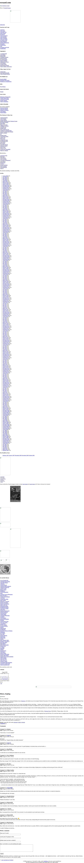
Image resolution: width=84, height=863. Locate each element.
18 (3, 679)
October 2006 (31, 455)
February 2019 (6, 281)
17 (2, 679)
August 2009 (5, 415)
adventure (16, 722)
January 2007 (12, 455)
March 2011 (5, 392)
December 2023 (6, 213)
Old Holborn (3, 63)
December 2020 (6, 255)
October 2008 (5, 426)
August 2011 (5, 387)
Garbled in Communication (6, 130)
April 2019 (5, 279)
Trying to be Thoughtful (5, 149)
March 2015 (5, 336)
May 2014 (5, 348)
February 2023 (6, 225)
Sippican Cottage (3, 145)
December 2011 (6, 382)
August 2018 (5, 288)
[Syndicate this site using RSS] (7, 562)
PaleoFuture (2, 162)
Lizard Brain (3, 623)
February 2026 (6, 182)
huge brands (25, 484)
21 (7, 679)
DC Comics (2, 477)
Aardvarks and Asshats (5, 581)
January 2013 (5, 367)
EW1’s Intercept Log (4, 129)
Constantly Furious (4, 57)
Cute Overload (3, 159)
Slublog (2, 649)
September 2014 (6, 343)
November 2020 (6, 256)
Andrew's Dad (3, 588)
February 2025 (6, 197)
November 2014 (6, 341)
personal (23, 722)
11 (3, 677)
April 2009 (5, 419)
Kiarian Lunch (3, 135)
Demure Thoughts (4, 602)
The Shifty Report (4, 144)
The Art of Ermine (4, 107)
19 (4, 679)
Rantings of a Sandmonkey (6, 81)
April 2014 (5, 349)
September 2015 (6, 329)
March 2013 (5, 364)
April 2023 (5, 222)
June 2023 (5, 220)
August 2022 (5, 232)
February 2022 (6, 239)
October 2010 (5, 398)
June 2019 (5, 276)
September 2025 (6, 188)
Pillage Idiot (2, 637)
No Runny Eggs (3, 40)
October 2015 (5, 328)
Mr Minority (2, 629)
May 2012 (5, 376)
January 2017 (5, 310)
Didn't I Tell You (3, 605)
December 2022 (6, 227)
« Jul (1, 683)
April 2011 (5, 391)
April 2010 (5, 405)
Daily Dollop (3, 600)
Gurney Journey (3, 100)
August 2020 (5, 260)
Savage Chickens (3, 165)
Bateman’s (23, 701)
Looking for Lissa (4, 140)
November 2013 (6, 355)
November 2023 (6, 214)
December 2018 (6, 283)
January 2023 (5, 226)
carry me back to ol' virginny (7, 860)
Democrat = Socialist (4, 601)
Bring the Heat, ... (4, 595)
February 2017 (6, 309)
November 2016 (6, 313)
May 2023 (5, 221)
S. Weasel (2, 647)
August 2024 (5, 204)
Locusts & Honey (4, 626)
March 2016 (5, 322)
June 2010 (5, 403)
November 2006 (25, 455)
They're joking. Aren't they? (6, 66)
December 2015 (6, 326)
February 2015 (6, 337)
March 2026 (5, 181)
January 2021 (5, 254)
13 (5, 677)
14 (7, 677)
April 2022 (5, 236)
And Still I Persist (4, 582)
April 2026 (5, 180)
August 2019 (5, 274)
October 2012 (5, 370)
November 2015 (6, 327)
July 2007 (5, 444)
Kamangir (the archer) (4, 80)
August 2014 (5, 344)
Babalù (1, 91)
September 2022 (6, 231)
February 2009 (6, 422)
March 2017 (5, 308)
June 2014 (5, 347)
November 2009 (6, 411)
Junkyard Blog (3, 36)
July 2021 (5, 247)
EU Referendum (3, 59)
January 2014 (5, 353)
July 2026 (5, 177)
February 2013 (6, 365)
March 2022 (5, 238)
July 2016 (5, 317)
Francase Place (3, 613)
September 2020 (6, 259)
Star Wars (2, 479)
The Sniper (2, 651)
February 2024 (6, 211)
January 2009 (5, 423)
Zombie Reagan (7, 8)
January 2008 (5, 437)
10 (2, 677)
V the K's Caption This (5, 663)
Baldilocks (2, 590)
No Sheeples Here (4, 141)
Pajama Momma (3, 635)
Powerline (2, 43)
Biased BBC (3, 56)
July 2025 (5, 191)
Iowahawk (2, 34)
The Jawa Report (3, 35)
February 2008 (6, 436)
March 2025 (5, 195)
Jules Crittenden (3, 38)
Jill (1, 134)
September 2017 (6, 301)
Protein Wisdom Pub (4, 42)
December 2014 (6, 340)
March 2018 (5, 294)
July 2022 (5, 233)
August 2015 (5, 330)
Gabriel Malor (3, 614)
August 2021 (5, 246)
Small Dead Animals (4, 65)
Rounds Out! (3, 646)
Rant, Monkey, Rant (4, 640)
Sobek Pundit (3, 653)
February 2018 (6, 295)
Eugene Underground (4, 610)
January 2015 (5, 338)
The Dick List (3, 127)
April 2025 (5, 194)
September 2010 (6, 399)
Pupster (1, 639)
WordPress (46, 861)
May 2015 (5, 334)
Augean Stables (3, 120)
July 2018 (5, 289)
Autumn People (3, 585)
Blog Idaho (2, 123)
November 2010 (6, 397)
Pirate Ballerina (3, 41)
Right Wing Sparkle (4, 644)
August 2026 (5, 175)
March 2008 (5, 435)
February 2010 (6, 408)
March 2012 (5, 378)
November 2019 (6, 270)
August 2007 (5, 443)
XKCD (1, 168)
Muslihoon (2, 632)
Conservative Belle (4, 599)
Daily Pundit (3, 33)
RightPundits (3, 45)
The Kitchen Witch (4, 136)
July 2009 (5, 416)
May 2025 (5, 193)
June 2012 (5, 375)
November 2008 (6, 425)
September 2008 (6, 428)
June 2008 (5, 431)
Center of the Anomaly (5, 596)
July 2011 (5, 388)
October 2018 (5, 286)
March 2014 (5, 350)
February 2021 (6, 253)
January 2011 (5, 395)
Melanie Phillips (3, 60)
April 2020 (5, 265)
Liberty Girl (2, 137)
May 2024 (5, 207)
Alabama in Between (4, 587)
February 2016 (6, 323)
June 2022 (5, 234)
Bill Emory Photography (5, 96)
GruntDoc (2, 616)
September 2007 (6, 442)
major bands (32, 484)
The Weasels (3, 111)
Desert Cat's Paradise (4, 603)
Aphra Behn (2, 54)
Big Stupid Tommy (4, 122)
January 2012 (5, 381)
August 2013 (5, 358)
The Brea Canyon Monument (6, 594)
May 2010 (5, 404)
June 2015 (5, 333)
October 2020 (5, 258)
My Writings (3, 86)
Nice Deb (2, 634)
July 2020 (5, 261)
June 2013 (5, 361)
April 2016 (5, 321)
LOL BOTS (2, 161)
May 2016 (5, 320)
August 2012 (5, 372)
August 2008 (5, 429)
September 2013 (6, 357)
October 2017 (5, 300)
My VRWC (2, 633)
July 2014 (5, 346)
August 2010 (5, 401)
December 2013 (6, 354)
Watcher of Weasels (4, 110)
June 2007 (5, 445)
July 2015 (5, 331)
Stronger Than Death (4, 654)
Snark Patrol (2, 147)
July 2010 (5, 402)
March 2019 (5, 280)
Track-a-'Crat (3, 148)
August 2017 (5, 302)
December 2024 (6, 199)
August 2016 (5, 316)
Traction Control (3, 661)
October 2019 (5, 272)
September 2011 (6, 385)
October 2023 (5, 215)
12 (4, 677)
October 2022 (5, 229)
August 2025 (5, 190)
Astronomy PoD (3, 155)
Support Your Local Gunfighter (6, 656)
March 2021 (5, 252)
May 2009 (5, 418)
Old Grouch (2, 142)
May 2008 (5, 432)
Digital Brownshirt (4, 606)
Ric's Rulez (2, 143)
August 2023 (5, 218)
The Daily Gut (3, 32)
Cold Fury (2, 29)
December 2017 (6, 297)
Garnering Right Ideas (5, 615)
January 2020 (5, 268)
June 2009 (5, 417)
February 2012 (6, 380)
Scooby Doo (2, 480)
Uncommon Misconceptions (6, 662)
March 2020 (5, 266)
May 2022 (5, 235)
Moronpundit (3, 628)
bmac (1, 593)
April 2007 (5, 448)
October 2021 (5, 243)
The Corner (2, 31)
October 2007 (5, 441)
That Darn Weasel (4, 109)
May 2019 (5, 277)
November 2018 (6, 285)
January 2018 (5, 296)
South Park (2, 476)
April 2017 (5, 307)
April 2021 (5, 251)
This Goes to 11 (3, 660)
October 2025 (5, 187)
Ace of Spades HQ (4, 580)
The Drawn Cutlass (4, 608)
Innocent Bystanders (4, 619)
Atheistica (2, 583)
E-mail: (1, 836)
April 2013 (5, 363)
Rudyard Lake (48, 711)
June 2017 (5, 304)
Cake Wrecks (3, 158)
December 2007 (6, 438)
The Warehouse (3, 167)
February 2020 (6, 267)
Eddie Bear (2, 609)
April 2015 (5, 335)
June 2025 (5, 192)
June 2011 (5, 389)
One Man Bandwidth (4, 72)
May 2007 (5, 446)
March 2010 (5, 406)
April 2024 (5, 208)
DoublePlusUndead (4, 607)
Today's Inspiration (4, 101)
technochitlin (10, 787)
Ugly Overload (3, 166)
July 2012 (5, 374)
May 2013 (5, 362)
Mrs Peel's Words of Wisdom (6, 630)
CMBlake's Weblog (4, 125)
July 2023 (5, 219)
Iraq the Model (3, 79)
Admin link (2, 24)
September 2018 (6, 287)
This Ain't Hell (3, 659)
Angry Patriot (3, 118)
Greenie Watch (3, 64)
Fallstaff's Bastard (4, 612)
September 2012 (6, 371)
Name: (1, 833)
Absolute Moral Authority (5, 586)
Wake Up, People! (4, 150)
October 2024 (5, 201)
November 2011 (6, 383)
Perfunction (2, 636)
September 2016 (6, 315)
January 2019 (5, 282)
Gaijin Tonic (3, 71)
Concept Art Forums (4, 99)
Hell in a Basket (3, 133)
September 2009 (6, 414)
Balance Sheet (3, 589)
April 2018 (5, 293)
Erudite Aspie (3, 128)
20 (5, 679)
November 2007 (6, 439)
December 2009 (6, 410)
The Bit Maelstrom (4, 592)
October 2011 (5, 384)
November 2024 (6, 200)
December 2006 (18, 455)
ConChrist (2, 598)
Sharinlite (2, 648)
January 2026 (5, 184)
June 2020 (5, 262)
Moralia (2, 627)
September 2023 (6, 216)
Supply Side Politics (4, 655)
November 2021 (6, 242)
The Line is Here (3, 39)
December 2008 (6, 424)
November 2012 (6, 369)
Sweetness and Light (4, 47)
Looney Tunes (3, 478)
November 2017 (6, 299)
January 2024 (5, 212)
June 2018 (5, 290)
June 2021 (5, 248)
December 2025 (6, 185)
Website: (2, 840)
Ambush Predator (4, 117)
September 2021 (6, 245)
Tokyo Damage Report (5, 74)
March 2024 (5, 209)
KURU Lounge (3, 625)
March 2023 (5, 224)
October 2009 (5, 412)
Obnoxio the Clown (4, 61)
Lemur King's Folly (4, 621)
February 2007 (6, 450)
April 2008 (5, 433)
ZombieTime (3, 48)
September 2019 (6, 273)
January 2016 (5, 324)
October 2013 (5, 356)
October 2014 (5, 342)
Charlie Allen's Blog (4, 98)
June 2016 (5, 319)
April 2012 (5, 377)
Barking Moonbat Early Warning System (8, 121)
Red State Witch (3, 642)
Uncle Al (9, 735)
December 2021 (6, 241)
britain (19, 722)
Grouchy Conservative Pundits (6, 131)
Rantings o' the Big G (4, 641)
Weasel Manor (3, 112)
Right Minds (3, 643)
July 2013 (5, 360)
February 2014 (6, 351)
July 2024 (5, 205)
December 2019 (6, 269)
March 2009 (5, 421)
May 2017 (5, 306)
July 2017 (5, 303)
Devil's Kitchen (3, 58)
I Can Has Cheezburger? (5, 160)
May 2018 (5, 292)
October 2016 (5, 314)
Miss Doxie (2, 138)
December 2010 (6, 396)
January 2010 (5, 409)
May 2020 (5, 263)
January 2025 (5, 198)
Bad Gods (2, 156)
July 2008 (5, 430)
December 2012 (6, 368)
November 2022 (6, 228)
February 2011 (6, 394)
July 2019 (5, 275)
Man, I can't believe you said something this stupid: (10, 843)
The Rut (2, 163)
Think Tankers (3, 657)
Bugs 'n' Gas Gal (3, 124)
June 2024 (5, 206)
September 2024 (6, 202)
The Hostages (3, 617)
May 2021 (5, 249)
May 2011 (5, 390)
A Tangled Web (3, 53)
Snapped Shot (3, 650)
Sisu (1, 46)
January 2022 (5, 240)
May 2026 (5, 179)
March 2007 (5, 449)
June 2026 (5, 178)
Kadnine (2, 620)
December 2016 (6, 311)
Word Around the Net (4, 664)
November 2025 (6, 186)
